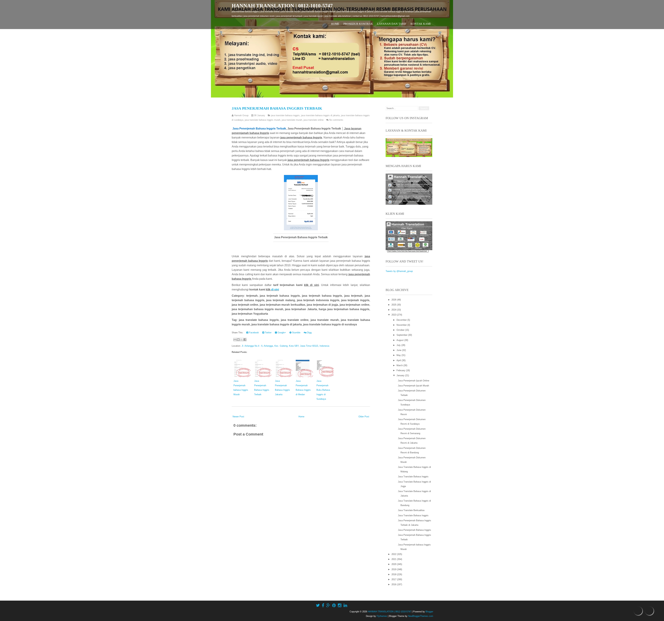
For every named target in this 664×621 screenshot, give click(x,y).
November (401, 325)
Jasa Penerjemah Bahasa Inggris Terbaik (277, 108)
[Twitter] (318, 605)
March (399, 365)
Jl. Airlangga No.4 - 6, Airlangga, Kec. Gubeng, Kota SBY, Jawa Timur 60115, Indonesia (285, 346)
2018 (394, 574)
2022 (394, 554)
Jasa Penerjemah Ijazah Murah (413, 385)
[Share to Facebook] (245, 339)
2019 (394, 569)
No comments (336, 120)
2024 (394, 309)
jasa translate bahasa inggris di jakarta (320, 115)
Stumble (295, 332)
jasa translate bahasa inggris (285, 115)
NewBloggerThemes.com (420, 616)
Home (335, 23)
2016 (394, 584)
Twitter (267, 332)
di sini (275, 289)
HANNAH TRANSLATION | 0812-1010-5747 (282, 5)
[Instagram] (340, 605)
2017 (394, 579)
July (398, 345)
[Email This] (235, 339)
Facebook (253, 332)
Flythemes (382, 616)
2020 (394, 564)
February (401, 370)
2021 (394, 559)
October (400, 330)
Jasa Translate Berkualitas (411, 510)
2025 (394, 304)
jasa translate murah (292, 120)
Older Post (363, 416)
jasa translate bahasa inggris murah (262, 120)
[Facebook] (323, 605)
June (399, 350)
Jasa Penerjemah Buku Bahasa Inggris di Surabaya (323, 390)
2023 (394, 314)
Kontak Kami (421, 23)
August (400, 340)
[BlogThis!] (238, 339)
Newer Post (238, 416)
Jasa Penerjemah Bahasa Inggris (414, 530)
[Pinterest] (334, 605)
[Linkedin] (345, 605)
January (400, 375)
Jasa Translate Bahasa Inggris (413, 476)
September (402, 335)
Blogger (429, 611)
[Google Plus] (328, 605)
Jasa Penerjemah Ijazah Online (413, 380)
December (401, 320)
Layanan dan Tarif (391, 23)
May (399, 355)
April (399, 360)
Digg (309, 332)
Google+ (281, 332)
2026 (394, 299)
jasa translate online (313, 120)
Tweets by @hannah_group (399, 271)
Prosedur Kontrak (358, 23)
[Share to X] (241, 339)
